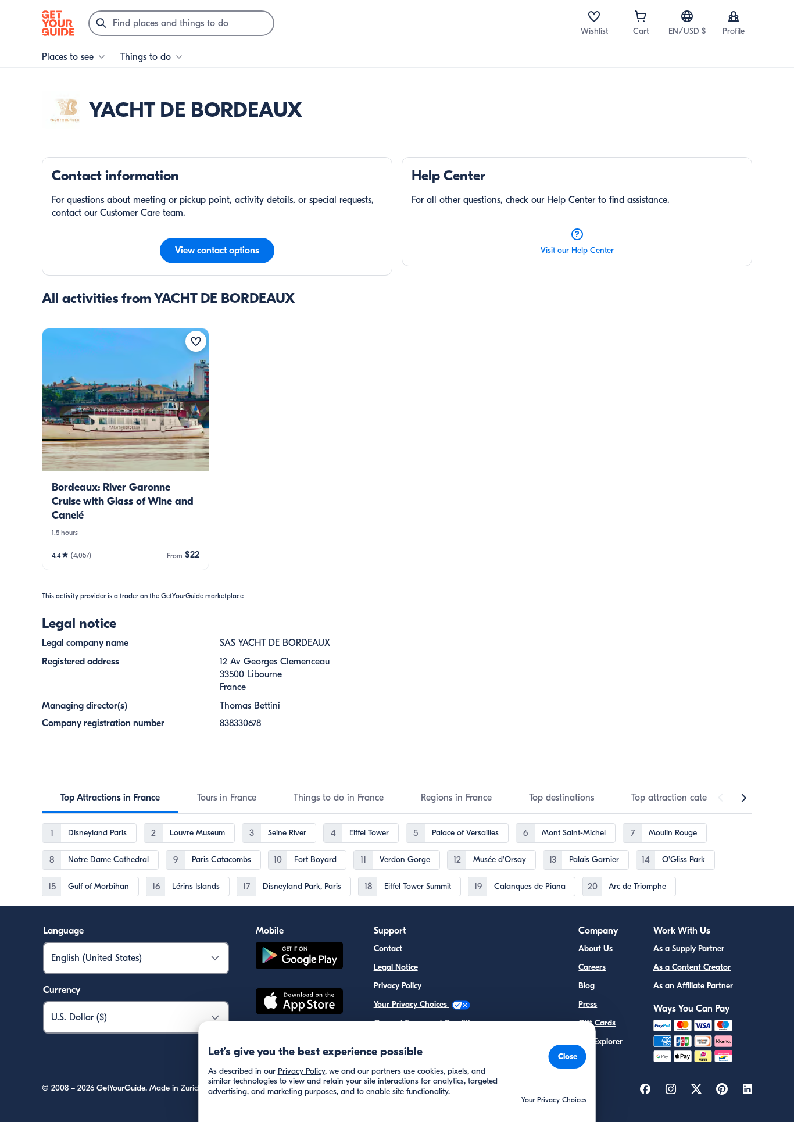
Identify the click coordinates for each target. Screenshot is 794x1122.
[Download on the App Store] (299, 1003)
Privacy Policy (397, 986)
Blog (586, 986)
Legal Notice (396, 967)
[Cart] (640, 16)
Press (587, 1004)
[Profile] (733, 16)
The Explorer (600, 1041)
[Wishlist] (594, 16)
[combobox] (181, 23)
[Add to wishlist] (195, 341)
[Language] (687, 16)
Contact (388, 948)
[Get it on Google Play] (299, 957)
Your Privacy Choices (411, 1004)
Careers (592, 967)
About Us (595, 948)
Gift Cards (597, 1023)
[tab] (110, 797)
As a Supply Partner (688, 948)
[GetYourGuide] (58, 23)
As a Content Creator (692, 967)
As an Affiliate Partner (693, 986)
